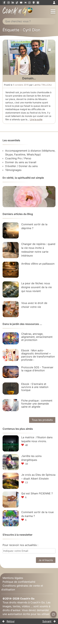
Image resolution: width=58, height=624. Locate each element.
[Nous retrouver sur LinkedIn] (13, 2)
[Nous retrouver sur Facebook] (4, 2)
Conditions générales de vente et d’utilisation (22, 587)
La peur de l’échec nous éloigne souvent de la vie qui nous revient (36, 287)
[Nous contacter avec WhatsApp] (29, 2)
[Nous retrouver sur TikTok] (17, 2)
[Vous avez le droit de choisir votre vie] (11, 309)
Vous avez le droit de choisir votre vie (34, 304)
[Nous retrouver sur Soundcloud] (25, 2)
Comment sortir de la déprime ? (34, 226)
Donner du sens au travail (20, 162)
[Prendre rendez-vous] (38, 2)
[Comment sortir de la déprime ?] (11, 230)
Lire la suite (36, 119)
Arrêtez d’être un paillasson (37, 263)
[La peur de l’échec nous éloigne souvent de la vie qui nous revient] (11, 289)
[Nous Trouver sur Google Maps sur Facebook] (33, 2)
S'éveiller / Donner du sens (21, 166)
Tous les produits (42, 419)
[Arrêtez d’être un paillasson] (11, 270)
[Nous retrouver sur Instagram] (8, 2)
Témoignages (13, 170)
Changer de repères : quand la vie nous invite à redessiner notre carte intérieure (38, 249)
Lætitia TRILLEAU (42, 85)
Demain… (29, 78)
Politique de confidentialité (19, 581)
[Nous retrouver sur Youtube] (21, 2)
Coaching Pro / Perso (18, 158)
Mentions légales (13, 577)
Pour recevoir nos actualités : (20, 545)
